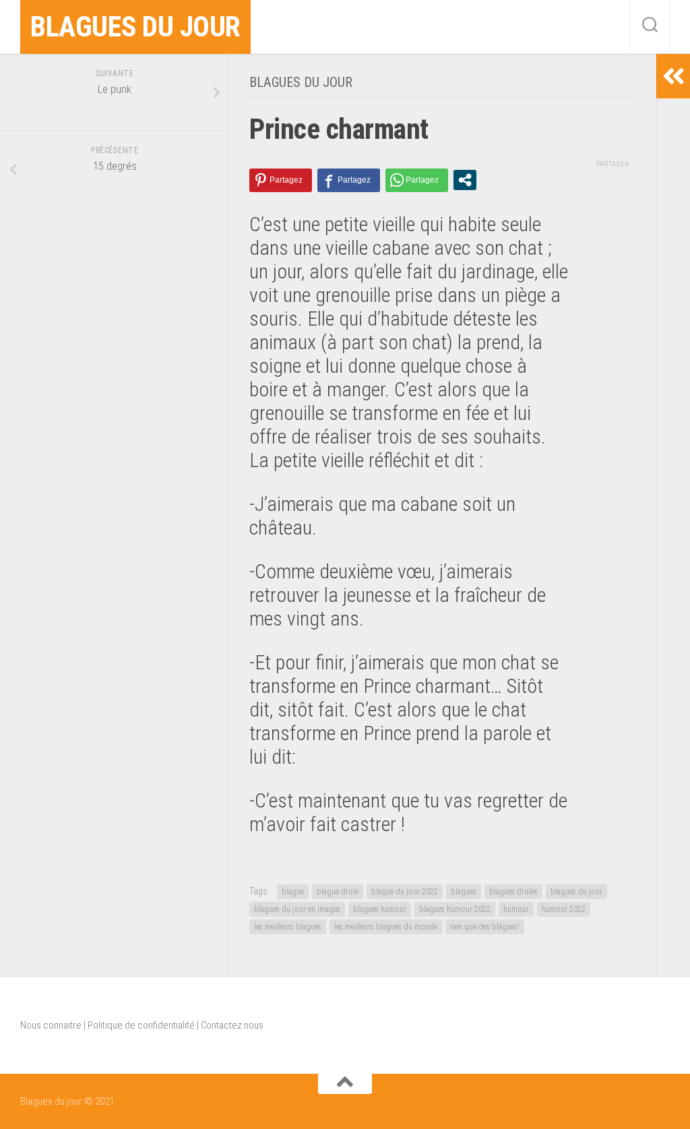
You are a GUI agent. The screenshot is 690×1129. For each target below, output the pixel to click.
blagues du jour (576, 891)
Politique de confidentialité (141, 1025)
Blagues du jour (135, 26)
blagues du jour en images (297, 909)
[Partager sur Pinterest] (280, 180)
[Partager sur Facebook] (348, 180)
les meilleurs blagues (287, 927)
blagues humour (379, 909)
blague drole (337, 891)
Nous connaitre (51, 1025)
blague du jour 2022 (404, 891)
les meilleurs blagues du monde (385, 927)
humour (516, 909)
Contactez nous (232, 1025)
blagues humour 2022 (455, 909)
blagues (463, 891)
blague (293, 891)
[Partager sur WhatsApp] (416, 180)
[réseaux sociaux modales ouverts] (464, 180)
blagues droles (513, 891)
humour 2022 (564, 909)
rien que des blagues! (485, 927)
